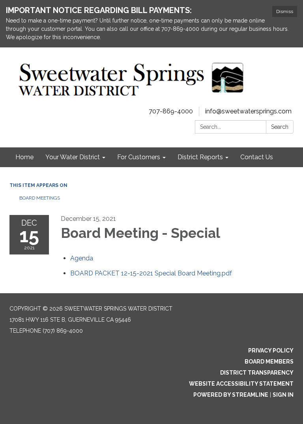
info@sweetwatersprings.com (248, 111)
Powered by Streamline (230, 395)
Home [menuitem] (24, 157)
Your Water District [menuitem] (72, 157)
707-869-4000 (171, 111)
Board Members (269, 361)
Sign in (283, 395)
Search (279, 127)
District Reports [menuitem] (200, 157)
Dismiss (284, 11)
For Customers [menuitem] (138, 157)
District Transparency (257, 372)
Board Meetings (39, 198)
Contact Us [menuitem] (256, 157)
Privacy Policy (271, 350)
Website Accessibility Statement (241, 384)
